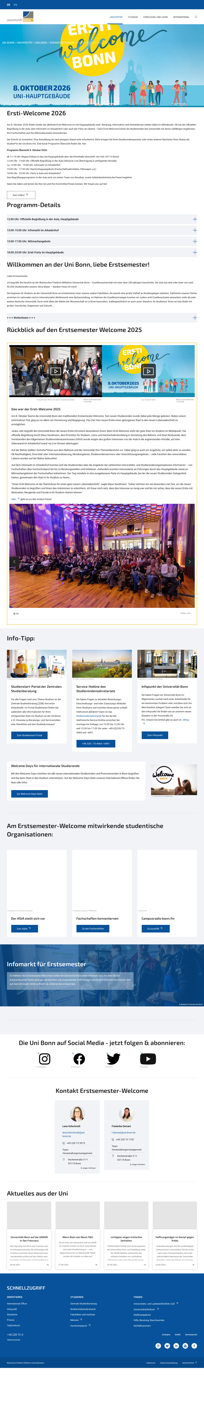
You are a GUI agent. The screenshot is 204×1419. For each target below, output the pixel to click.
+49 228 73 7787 (125, 1139)
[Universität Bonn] (20, 16)
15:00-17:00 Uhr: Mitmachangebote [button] (29, 241)
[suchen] (195, 18)
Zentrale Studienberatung (83, 1303)
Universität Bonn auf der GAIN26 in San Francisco (29, 1239)
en (15, 4)
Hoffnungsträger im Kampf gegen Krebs (175, 1239)
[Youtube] (185, 1346)
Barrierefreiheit (188, 1363)
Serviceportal (191, 1334)
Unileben (41, 42)
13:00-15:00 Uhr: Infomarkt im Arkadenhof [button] (33, 230)
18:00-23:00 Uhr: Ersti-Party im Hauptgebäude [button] (35, 252)
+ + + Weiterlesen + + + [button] (21, 317)
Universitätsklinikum (144, 1309)
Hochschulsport (78, 1325)
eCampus (166, 1334)
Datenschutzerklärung (168, 1363)
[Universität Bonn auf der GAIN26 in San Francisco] (47, 1264)
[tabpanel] (102, 65)
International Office (17, 1303)
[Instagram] (50, 1061)
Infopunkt (12, 1309)
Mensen (74, 1320)
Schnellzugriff (26, 1288)
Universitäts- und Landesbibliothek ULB (154, 1303)
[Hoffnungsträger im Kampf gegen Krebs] (193, 1264)
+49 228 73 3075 (76, 1143)
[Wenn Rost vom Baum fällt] (96, 1264)
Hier (13, 499)
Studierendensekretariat (89, 716)
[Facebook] (84, 1061)
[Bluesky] (167, 1346)
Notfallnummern (142, 1325)
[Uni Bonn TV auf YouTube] (153, 1061)
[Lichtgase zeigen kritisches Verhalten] (145, 1264)
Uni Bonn (8, 42)
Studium (133, 17)
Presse (10, 1320)
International (181, 17)
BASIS (177, 1334)
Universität (116, 17)
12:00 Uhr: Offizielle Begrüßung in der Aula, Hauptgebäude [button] (43, 219)
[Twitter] (119, 1061)
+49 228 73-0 (15, 1334)
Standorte (12, 1314)
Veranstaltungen (62, 42)
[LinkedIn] (176, 1346)
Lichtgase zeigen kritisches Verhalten (126, 1239)
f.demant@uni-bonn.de (123, 1132)
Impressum (150, 1363)
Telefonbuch (13, 1325)
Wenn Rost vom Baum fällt (77, 1237)
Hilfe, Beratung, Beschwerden (149, 1320)
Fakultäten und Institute (82, 1314)
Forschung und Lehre (155, 17)
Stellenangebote (142, 1314)
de (8, 4)
